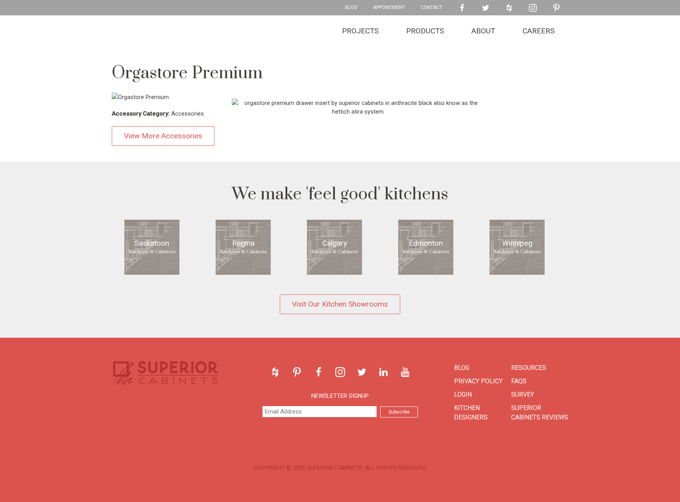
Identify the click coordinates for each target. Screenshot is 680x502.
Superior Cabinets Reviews (539, 412)
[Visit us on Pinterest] (556, 8)
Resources (528, 367)
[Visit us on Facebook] (462, 8)
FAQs (519, 381)
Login (463, 394)
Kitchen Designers (471, 412)
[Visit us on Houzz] (509, 8)
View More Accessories (163, 135)
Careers (538, 30)
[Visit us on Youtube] (405, 372)
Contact (431, 7)
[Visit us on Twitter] (486, 8)
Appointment (389, 7)
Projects (360, 30)
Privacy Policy (478, 381)
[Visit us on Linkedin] (383, 372)
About (483, 30)
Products (425, 30)
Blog (351, 7)
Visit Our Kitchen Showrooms (340, 304)
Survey (522, 394)
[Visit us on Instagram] (533, 8)
